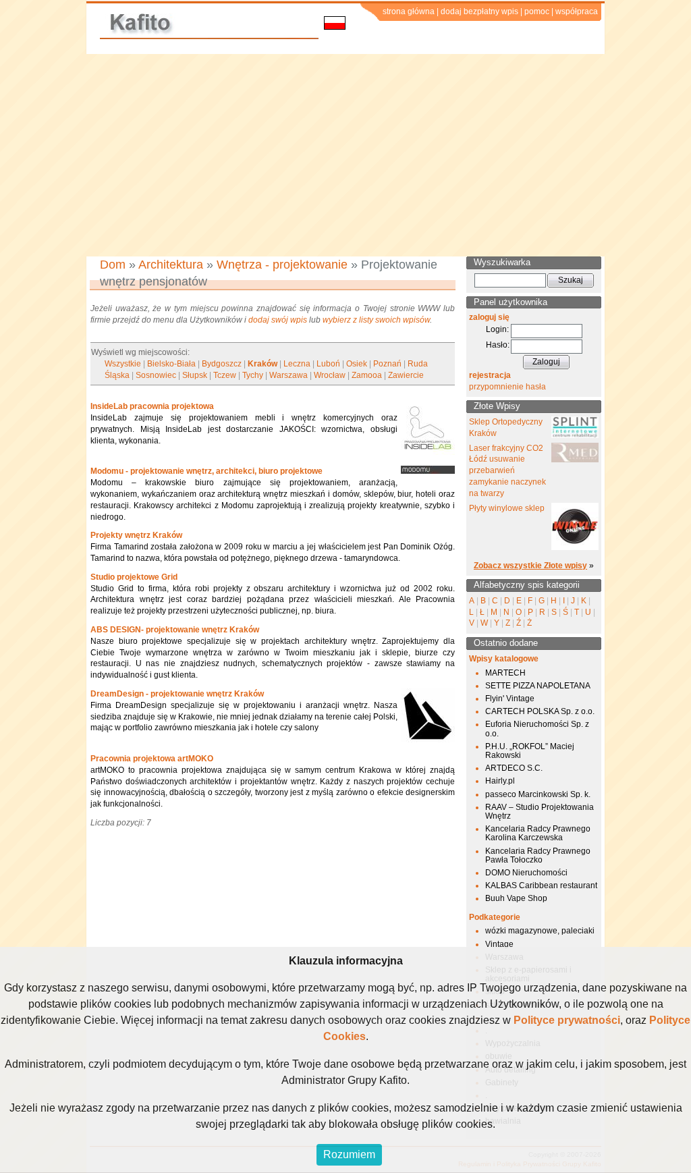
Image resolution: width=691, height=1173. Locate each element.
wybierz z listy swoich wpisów (376, 320)
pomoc (536, 11)
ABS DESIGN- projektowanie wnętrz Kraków (174, 629)
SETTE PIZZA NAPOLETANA (537, 685)
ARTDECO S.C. (514, 768)
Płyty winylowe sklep (507, 508)
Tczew (224, 375)
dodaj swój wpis (277, 320)
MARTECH (505, 673)
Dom (113, 264)
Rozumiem (349, 1154)
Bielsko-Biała (171, 364)
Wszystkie (123, 364)
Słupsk (194, 375)
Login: (497, 329)
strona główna (409, 11)
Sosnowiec (156, 375)
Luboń (328, 364)
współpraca (576, 11)
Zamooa (367, 375)
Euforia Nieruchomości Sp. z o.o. (537, 728)
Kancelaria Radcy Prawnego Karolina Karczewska (537, 833)
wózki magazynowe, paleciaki (540, 930)
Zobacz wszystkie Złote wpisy (530, 565)
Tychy (252, 375)
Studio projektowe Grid (133, 577)
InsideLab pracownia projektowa (152, 406)
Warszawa (288, 375)
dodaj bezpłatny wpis (479, 11)
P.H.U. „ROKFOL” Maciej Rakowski (529, 751)
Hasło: (497, 345)
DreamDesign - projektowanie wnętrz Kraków (177, 694)
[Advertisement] (345, 155)
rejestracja (490, 375)
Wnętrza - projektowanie (282, 264)
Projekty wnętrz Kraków (136, 535)
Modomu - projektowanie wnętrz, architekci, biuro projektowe (206, 471)
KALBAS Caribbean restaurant (541, 885)
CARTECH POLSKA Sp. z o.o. (540, 711)
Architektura (170, 264)
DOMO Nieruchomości (526, 872)
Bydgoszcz (222, 364)
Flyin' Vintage (509, 698)
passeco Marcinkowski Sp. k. (537, 794)
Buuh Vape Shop (516, 898)
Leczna (296, 364)
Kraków (262, 364)
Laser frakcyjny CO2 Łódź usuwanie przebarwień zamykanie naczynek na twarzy (507, 470)
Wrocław (330, 375)
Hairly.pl (500, 781)
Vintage (499, 944)
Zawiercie (406, 375)
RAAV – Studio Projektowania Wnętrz (539, 811)
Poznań (387, 364)
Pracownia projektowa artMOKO (151, 758)
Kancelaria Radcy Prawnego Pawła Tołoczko (537, 855)
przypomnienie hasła (507, 386)
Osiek (356, 364)
